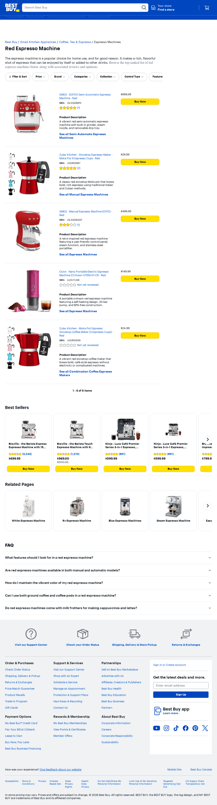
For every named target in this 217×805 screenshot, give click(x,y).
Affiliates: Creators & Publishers (121, 682)
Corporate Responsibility (117, 735)
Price (39, 76)
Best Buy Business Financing (23, 748)
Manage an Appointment (69, 688)
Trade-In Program (16, 701)
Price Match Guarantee (19, 688)
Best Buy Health (111, 688)
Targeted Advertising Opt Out (172, 784)
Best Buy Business (113, 701)
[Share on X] (205, 728)
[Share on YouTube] (156, 728)
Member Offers (62, 735)
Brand (58, 76)
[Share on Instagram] (166, 728)
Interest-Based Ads (55, 782)
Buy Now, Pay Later (17, 742)
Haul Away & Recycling (67, 701)
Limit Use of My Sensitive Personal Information (143, 782)
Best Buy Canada (201, 769)
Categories (81, 76)
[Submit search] (144, 7)
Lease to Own (13, 735)
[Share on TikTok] (176, 728)
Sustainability (110, 742)
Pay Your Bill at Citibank (20, 729)
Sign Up (181, 694)
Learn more (171, 713)
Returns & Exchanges (18, 682)
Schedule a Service (65, 682)
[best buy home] (12, 7)
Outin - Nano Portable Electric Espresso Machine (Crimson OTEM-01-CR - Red (84, 273)
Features (158, 76)
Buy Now (140, 101)
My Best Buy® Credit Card (21, 723)
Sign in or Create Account (169, 664)
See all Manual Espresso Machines (83, 194)
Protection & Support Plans (70, 695)
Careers (106, 729)
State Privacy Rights (69, 784)
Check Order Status (17, 669)
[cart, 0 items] (206, 7)
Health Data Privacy (85, 784)
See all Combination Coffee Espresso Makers (85, 373)
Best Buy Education (114, 695)
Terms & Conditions (28, 782)
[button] (162, 7)
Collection (106, 76)
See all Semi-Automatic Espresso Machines (82, 136)
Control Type (132, 76)
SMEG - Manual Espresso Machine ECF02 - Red (85, 213)
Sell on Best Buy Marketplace (120, 669)
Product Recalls (15, 695)
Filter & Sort (19, 76)
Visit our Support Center (68, 669)
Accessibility (12, 781)
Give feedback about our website (60, 769)
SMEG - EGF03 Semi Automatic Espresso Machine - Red (85, 96)
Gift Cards (11, 707)
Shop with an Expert (66, 676)
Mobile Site (174, 769)
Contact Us (60, 707)
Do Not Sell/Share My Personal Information (109, 782)
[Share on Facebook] (185, 728)
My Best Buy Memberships (70, 723)
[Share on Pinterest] (195, 728)
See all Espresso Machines (78, 254)
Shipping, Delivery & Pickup (22, 676)
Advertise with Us (113, 676)
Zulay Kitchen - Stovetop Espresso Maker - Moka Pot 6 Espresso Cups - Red (86, 156)
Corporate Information (116, 723)
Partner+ (107, 707)
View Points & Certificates (69, 729)
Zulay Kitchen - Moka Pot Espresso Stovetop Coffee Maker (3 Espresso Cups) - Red (86, 332)
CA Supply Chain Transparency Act (195, 782)
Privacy (42, 781)
